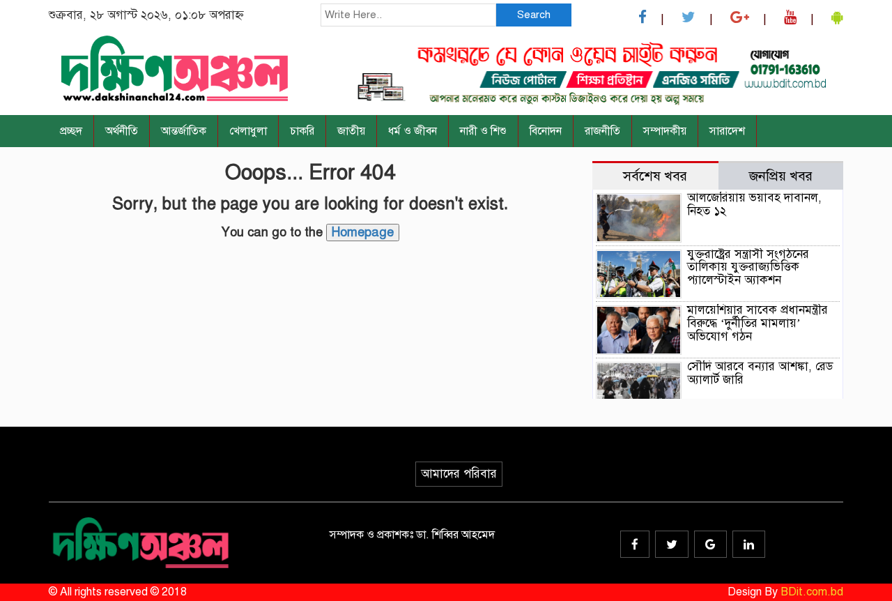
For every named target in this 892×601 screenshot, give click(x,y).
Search (534, 14)
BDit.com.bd (811, 592)
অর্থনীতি (121, 131)
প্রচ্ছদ (71, 131)
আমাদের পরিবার (459, 473)
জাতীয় (351, 131)
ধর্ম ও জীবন (412, 131)
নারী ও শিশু (483, 131)
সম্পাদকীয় (664, 131)
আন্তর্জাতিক (183, 131)
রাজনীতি (602, 131)
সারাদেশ (727, 131)
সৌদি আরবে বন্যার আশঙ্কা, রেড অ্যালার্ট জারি (760, 373)
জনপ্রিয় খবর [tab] (781, 176)
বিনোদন (546, 131)
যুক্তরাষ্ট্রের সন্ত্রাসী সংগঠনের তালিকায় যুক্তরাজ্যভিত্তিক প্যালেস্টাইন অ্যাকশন (748, 267)
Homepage (363, 232)
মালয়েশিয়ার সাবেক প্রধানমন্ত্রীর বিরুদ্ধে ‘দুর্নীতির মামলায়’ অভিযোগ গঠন (757, 323)
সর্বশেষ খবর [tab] (655, 176)
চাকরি (302, 131)
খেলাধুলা (248, 131)
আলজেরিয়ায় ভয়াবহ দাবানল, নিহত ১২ (754, 204)
